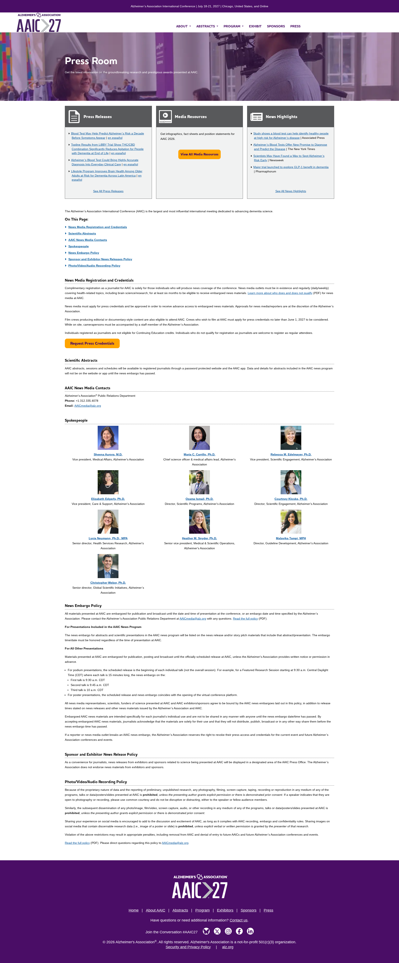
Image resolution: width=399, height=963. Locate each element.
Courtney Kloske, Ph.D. (291, 498)
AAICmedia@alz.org (87, 405)
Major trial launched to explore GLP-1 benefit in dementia (291, 167)
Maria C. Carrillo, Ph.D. (199, 454)
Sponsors (248, 910)
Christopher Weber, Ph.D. (108, 582)
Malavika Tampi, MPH (291, 538)
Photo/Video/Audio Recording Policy (94, 265)
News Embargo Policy (83, 252)
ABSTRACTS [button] (206, 26)
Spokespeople (78, 246)
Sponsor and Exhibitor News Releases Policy (100, 259)
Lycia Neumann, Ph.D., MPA (108, 538)
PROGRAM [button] (232, 26)
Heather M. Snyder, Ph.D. (199, 538)
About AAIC (155, 910)
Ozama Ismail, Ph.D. (199, 498)
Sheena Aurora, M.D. (108, 454)
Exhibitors (225, 910)
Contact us (239, 920)
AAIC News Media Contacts (87, 240)
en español (115, 137)
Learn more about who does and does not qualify (280, 293)
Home (134, 910)
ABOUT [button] (182, 26)
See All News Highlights (290, 191)
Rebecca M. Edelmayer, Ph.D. (291, 454)
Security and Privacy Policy (188, 947)
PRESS (295, 26)
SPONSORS (276, 26)
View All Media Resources (199, 154)
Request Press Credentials (92, 343)
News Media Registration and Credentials (97, 227)
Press (268, 910)
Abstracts (180, 910)
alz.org (227, 947)
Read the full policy (245, 618)
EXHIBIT (255, 26)
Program (202, 910)
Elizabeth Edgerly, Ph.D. (108, 498)
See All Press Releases (108, 191)
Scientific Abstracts (82, 233)
